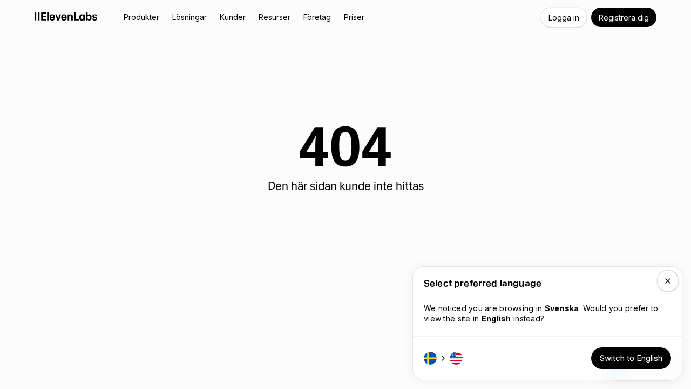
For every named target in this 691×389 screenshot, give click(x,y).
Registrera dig (624, 17)
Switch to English (631, 358)
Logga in (563, 17)
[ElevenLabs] (66, 16)
